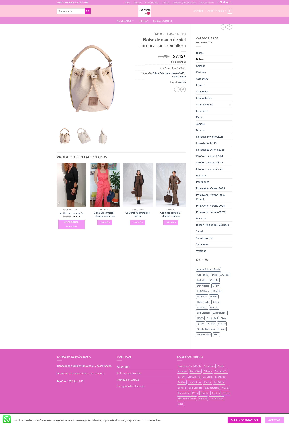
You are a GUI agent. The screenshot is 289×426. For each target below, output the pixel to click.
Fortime (214, 296)
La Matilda (202, 307)
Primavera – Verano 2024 (210, 211)
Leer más (105, 222)
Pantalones (202, 181)
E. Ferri (215, 285)
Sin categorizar (204, 237)
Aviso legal (123, 366)
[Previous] (56, 199)
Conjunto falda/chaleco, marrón (137, 214)
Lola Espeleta (203, 312)
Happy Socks (203, 302)
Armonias (224, 274)
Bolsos (200, 59)
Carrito (165, 2)
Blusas (200, 52)
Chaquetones (204, 97)
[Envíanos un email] (227, 2)
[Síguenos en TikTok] (224, 2)
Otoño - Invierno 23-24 (209, 156)
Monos (200, 130)
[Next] (185, 199)
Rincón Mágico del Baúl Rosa (212, 224)
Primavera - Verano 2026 (210, 205)
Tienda (127, 2)
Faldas (200, 117)
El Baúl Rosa (203, 291)
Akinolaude (202, 274)
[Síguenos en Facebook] (218, 2)
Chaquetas (202, 91)
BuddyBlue (202, 280)
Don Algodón (203, 285)
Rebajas (137, 2)
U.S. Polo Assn (204, 334)
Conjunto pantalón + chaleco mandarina (104, 214)
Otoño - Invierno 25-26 (209, 168)
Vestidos (201, 250)
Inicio (158, 34)
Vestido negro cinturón (71, 213)
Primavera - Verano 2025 (210, 188)
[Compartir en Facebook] (177, 89)
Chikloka (214, 280)
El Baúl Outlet (151, 2)
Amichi (214, 274)
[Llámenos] (231, 2)
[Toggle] (230, 104)
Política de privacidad (129, 373)
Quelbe (200, 323)
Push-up (201, 218)
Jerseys (200, 123)
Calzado (200, 65)
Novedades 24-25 (206, 143)
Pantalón (201, 175)
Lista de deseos (207, 2)
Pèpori (224, 318)
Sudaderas (202, 244)
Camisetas (202, 78)
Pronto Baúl (212, 318)
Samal (199, 231)
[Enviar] (88, 11)
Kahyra (215, 302)
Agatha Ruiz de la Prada (208, 269)
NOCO (200, 318)
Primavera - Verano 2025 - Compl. (211, 197)
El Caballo (216, 291)
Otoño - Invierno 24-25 (209, 162)
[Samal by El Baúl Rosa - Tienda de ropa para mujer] (145, 11)
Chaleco (200, 84)
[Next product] (223, 27)
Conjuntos (202, 110)
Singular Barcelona (206, 329)
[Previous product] (229, 27)
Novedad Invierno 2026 (209, 136)
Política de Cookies (128, 379)
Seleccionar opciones (71, 224)
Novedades (124, 20)
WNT (216, 334)
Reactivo (211, 323)
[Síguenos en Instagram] (221, 2)
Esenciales (202, 296)
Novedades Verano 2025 (210, 149)
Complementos (205, 104)
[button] (219, 11)
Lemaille (214, 307)
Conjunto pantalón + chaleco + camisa (171, 214)
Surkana (222, 329)
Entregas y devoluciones (184, 2)
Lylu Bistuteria (220, 312)
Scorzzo (222, 323)
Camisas (201, 72)
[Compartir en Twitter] (183, 89)
